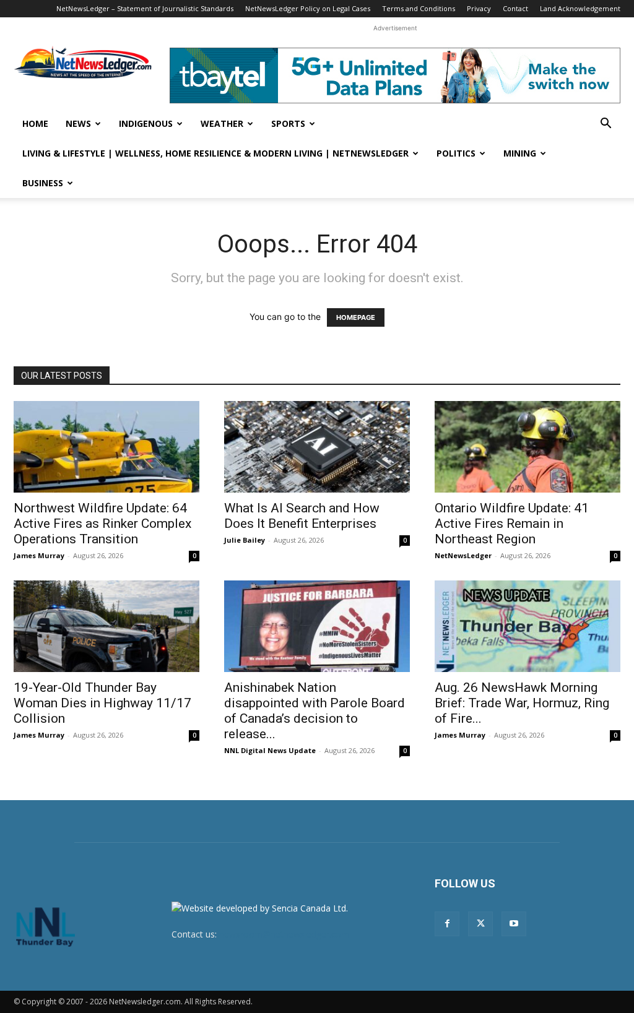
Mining (519, 153)
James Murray (39, 555)
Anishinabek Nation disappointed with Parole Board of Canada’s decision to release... (314, 710)
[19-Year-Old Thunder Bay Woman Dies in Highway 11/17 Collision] (106, 626)
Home (35, 123)
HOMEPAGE (355, 317)
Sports (288, 123)
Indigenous (146, 123)
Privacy (479, 8)
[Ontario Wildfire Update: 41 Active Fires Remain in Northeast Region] (527, 447)
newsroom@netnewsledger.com (284, 934)
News (78, 123)
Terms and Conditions (418, 8)
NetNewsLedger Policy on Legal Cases (307, 8)
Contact (515, 8)
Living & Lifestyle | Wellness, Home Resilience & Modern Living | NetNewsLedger (215, 153)
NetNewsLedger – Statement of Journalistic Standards (144, 8)
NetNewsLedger (463, 555)
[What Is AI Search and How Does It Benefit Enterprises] (317, 447)
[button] (605, 125)
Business (42, 183)
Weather (222, 123)
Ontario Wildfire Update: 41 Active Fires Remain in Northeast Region (512, 523)
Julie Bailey (244, 540)
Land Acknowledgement (580, 8)
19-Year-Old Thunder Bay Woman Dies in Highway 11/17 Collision (102, 703)
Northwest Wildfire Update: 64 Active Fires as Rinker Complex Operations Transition (102, 523)
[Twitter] (480, 924)
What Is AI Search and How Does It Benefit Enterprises (302, 516)
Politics (456, 153)
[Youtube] (514, 924)
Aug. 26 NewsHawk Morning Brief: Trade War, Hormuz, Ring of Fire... (522, 703)
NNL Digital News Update (270, 750)
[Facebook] (447, 924)
